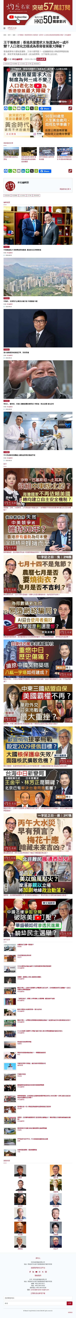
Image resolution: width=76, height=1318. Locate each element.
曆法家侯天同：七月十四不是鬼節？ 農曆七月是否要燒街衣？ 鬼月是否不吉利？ (32, 594)
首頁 (5, 35)
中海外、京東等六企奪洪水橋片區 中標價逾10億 (20, 301)
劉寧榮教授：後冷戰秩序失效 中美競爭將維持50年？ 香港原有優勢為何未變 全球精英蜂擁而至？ (37, 552)
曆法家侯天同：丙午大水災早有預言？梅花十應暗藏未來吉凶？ (26, 853)
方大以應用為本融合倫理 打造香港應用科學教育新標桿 (34, 966)
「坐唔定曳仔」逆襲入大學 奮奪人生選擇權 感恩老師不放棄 (36, 998)
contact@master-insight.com (40, 1290)
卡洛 (18, 1151)
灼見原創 (7, 63)
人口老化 (22, 63)
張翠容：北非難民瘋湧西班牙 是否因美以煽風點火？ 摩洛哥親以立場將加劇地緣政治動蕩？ (36, 895)
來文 (18, 1054)
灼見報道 (6, 298)
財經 (14, 35)
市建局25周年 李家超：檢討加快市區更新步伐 (31, 1063)
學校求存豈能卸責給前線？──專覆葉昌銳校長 (31, 1052)
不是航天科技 (21, 1074)
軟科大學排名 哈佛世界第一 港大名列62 (29, 1009)
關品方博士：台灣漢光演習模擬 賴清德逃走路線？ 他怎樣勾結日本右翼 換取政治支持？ (44, 1020)
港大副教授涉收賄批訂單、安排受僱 (16, 352)
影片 (9, 35)
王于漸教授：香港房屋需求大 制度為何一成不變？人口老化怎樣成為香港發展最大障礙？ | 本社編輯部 (44, 35)
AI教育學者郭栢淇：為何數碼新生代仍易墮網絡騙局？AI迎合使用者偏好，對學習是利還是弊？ (37, 637)
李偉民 (19, 1130)
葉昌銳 (19, 946)
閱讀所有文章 (65, 189)
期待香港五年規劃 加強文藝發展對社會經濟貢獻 (32, 1128)
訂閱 (69, 1303)
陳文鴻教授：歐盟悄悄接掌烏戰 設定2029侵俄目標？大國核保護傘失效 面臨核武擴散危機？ (36, 766)
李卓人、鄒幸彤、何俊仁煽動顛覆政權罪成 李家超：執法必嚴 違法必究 (29, 404)
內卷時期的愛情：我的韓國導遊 (27, 1150)
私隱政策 (70, 1312)
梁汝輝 (19, 1108)
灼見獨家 (14, 63)
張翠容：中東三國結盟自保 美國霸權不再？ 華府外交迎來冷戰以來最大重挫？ (31, 724)
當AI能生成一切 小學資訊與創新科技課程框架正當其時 (34, 1106)
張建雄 (19, 1043)
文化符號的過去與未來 (24, 955)
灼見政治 (6, 247)
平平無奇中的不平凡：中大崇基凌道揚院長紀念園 (32, 1139)
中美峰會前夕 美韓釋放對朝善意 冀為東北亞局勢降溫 (22, 250)
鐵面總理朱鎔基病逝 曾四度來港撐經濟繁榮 (30, 1085)
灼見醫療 (6, 452)
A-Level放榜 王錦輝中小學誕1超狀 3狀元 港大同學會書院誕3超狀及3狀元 (39, 1031)
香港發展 (36, 63)
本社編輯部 (17, 59)
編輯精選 (20, 1065)
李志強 (19, 1076)
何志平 (19, 957)
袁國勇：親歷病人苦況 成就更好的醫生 (29, 977)
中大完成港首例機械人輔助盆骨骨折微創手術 (19, 455)
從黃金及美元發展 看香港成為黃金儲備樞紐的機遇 (28, 159)
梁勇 (18, 1141)
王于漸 (29, 63)
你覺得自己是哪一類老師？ (25, 944)
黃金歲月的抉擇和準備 (24, 1042)
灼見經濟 (41, 59)
